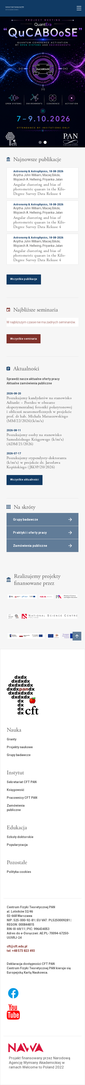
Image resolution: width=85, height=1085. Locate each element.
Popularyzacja (17, 845)
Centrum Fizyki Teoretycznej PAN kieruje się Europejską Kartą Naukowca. (39, 970)
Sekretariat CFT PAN (22, 782)
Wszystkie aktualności (24, 479)
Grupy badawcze (19, 755)
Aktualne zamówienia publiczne (29, 383)
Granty (11, 739)
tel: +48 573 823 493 (21, 950)
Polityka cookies (19, 872)
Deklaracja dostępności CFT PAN (31, 964)
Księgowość (15, 790)
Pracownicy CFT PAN (22, 797)
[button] (40, 142)
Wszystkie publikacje (23, 279)
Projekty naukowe (20, 747)
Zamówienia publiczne (16, 808)
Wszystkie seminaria (23, 338)
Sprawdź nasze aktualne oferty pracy (33, 379)
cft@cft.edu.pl (17, 946)
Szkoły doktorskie (20, 837)
